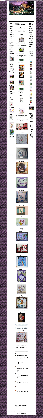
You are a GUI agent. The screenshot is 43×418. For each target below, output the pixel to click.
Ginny (30, 78)
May (31, 134)
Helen (21, 146)
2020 (31, 115)
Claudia (31, 64)
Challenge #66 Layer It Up (31, 129)
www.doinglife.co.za (20, 327)
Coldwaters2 (21, 37)
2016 (30, 119)
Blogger (25, 413)
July (31, 126)
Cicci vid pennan (22, 79)
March (31, 136)
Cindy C (21, 242)
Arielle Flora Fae (22, 231)
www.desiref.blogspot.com (23, 330)
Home (10, 21)
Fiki (21, 254)
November (31, 121)
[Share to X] (25, 351)
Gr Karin (18, 363)
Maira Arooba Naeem (19, 355)
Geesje (21, 131)
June (31, 127)
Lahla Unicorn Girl (22, 255)
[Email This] (24, 351)
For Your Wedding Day (22, 132)
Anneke (21, 230)
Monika (21, 216)
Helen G (21, 283)
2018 (30, 117)
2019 (30, 116)
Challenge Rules (14, 21)
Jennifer (21, 295)
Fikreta (30, 71)
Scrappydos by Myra (22, 71)
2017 (30, 118)
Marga (30, 96)
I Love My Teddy (22, 161)
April (31, 135)
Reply (17, 364)
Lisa (21, 189)
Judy (21, 175)
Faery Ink (21, 229)
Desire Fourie (21, 312)
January (31, 138)
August (31, 125)
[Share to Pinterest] (26, 351)
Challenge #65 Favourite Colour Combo (31, 132)
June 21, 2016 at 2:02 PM (23, 373)
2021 (30, 114)
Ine (21, 160)
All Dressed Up (21, 95)
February (31, 137)
